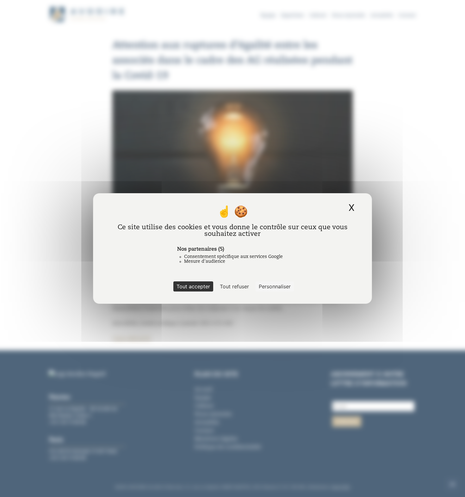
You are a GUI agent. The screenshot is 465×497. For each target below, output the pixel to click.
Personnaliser (275, 286)
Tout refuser (234, 286)
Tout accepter (193, 286)
